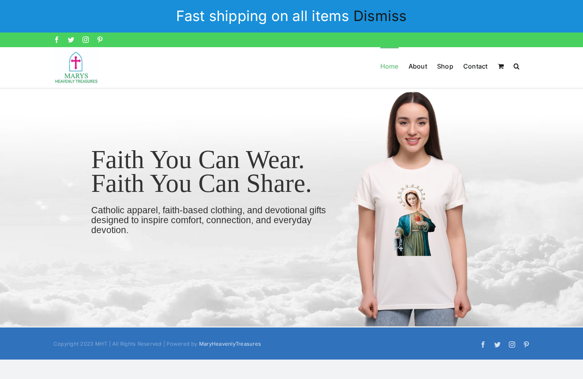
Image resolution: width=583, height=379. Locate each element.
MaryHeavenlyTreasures (230, 344)
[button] (517, 65)
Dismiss (380, 16)
